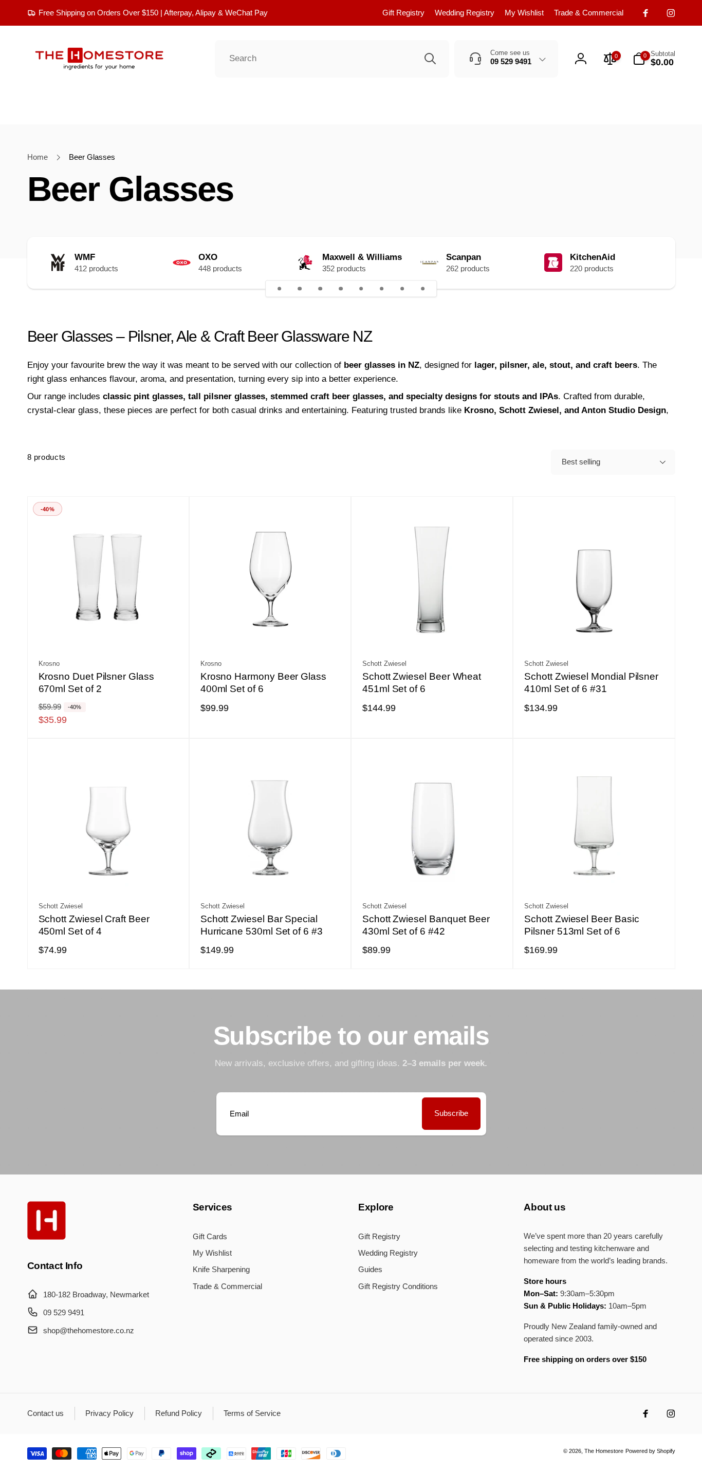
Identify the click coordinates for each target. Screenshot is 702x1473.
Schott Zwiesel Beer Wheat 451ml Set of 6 (421, 683)
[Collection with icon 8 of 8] (423, 289)
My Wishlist (524, 12)
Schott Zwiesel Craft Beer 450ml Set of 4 (94, 925)
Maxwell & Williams (362, 257)
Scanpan (463, 257)
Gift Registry (403, 12)
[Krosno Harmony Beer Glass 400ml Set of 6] (270, 627)
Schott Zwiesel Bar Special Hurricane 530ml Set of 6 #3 (261, 925)
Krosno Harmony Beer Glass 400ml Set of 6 (263, 683)
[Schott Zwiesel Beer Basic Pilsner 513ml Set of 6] (594, 869)
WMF (85, 257)
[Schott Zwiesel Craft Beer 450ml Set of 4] (108, 869)
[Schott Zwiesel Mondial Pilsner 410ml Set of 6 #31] (594, 627)
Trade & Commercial (588, 12)
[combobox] (332, 59)
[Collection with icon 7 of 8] (402, 289)
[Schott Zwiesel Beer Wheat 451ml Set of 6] (433, 627)
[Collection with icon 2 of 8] (300, 289)
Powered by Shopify (650, 1451)
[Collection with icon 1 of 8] (279, 289)
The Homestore (603, 1451)
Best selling (581, 462)
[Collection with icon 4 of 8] (340, 289)
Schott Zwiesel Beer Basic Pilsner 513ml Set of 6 (581, 925)
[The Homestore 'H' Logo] (46, 1237)
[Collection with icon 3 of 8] (320, 289)
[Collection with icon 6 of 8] (382, 289)
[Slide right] (648, 262)
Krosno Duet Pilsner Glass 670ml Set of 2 (96, 683)
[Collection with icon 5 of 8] (361, 289)
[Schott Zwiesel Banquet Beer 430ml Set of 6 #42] (433, 869)
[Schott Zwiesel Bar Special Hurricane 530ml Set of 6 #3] (270, 869)
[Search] (430, 58)
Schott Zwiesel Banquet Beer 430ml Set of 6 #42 (426, 925)
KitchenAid (592, 257)
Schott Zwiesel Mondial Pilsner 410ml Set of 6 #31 (591, 683)
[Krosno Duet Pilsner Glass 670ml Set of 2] (108, 627)
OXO (207, 257)
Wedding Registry (464, 12)
